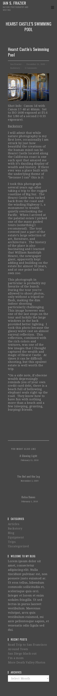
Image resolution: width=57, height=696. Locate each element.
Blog (11, 533)
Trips (12, 541)
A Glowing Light (28, 456)
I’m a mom (16, 658)
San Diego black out (22, 653)
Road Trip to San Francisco (27, 644)
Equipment (16, 537)
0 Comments (31, 68)
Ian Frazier (16, 64)
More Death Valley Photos (26, 662)
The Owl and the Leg (28, 476)
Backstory (15, 68)
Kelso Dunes (28, 497)
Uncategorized (18, 546)
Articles (13, 524)
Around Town (18, 649)
